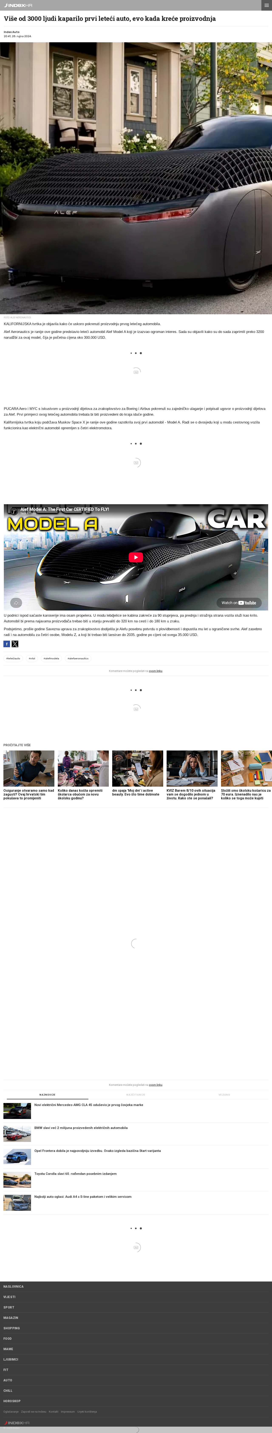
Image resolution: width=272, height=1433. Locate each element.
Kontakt (53, 1411)
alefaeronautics (78, 658)
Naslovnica (13, 1286)
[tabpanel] (136, 1158)
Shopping (11, 1328)
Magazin (10, 1318)
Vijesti (9, 1297)
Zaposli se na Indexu (33, 1411)
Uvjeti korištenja (87, 1411)
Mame (8, 1349)
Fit (5, 1370)
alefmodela (51, 658)
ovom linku (155, 671)
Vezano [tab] (224, 1094)
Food (7, 1338)
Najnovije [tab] (48, 1094)
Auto (7, 1380)
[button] (266, 5)
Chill (7, 1390)
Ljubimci (10, 1359)
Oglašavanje (10, 1411)
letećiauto (13, 658)
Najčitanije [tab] (135, 1094)
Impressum (68, 1411)
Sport (8, 1307)
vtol (32, 658)
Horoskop (12, 1401)
